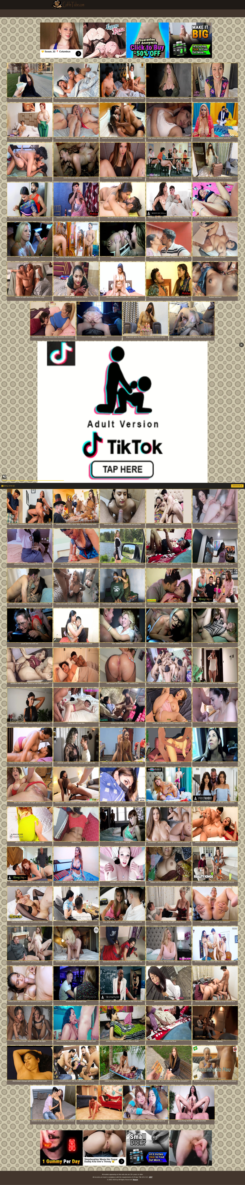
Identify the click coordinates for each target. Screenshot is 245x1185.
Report (135, 1179)
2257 (150, 1177)
